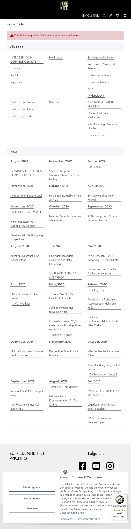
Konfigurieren (32, 498)
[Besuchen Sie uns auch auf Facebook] (82, 466)
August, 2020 (20, 246)
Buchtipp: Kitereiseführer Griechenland (25, 258)
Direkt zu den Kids (21, 116)
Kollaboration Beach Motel (26, 195)
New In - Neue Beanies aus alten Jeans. (65, 218)
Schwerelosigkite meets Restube (101, 197)
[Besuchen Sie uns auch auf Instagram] (110, 466)
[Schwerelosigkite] (64, 6)
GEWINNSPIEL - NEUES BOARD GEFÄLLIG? (26, 173)
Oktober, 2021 (58, 186)
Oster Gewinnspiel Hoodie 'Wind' (26, 296)
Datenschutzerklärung (72, 512)
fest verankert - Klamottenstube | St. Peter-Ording (64, 400)
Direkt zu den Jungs (22, 109)
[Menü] (125, 495)
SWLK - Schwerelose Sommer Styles (99, 420)
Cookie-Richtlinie (97, 82)
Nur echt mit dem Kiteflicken (98, 115)
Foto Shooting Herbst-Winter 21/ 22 (65, 197)
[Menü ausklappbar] (4, 14)
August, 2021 (96, 186)
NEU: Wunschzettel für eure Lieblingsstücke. (27, 353)
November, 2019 (60, 341)
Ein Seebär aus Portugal (103, 374)
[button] (104, 15)
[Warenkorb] (124, 15)
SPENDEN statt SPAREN (26, 212)
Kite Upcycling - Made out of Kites (103, 126)
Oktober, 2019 (97, 341)
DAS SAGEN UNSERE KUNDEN (101, 104)
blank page (55, 57)
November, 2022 (60, 161)
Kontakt (15, 75)
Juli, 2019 (94, 381)
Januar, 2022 (96, 161)
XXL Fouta (95, 167)
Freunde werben (97, 135)
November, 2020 (22, 206)
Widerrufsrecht (96, 95)
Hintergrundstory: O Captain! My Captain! (23, 224)
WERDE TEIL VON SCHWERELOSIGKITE (23, 59)
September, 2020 (100, 206)
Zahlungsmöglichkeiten (101, 57)
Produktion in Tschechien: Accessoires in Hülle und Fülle (102, 303)
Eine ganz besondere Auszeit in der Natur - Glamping (61, 260)
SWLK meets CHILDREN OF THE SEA (104, 393)
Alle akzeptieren (32, 487)
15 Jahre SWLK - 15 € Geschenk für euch (62, 296)
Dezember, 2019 (22, 341)
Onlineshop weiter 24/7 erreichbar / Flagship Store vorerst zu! (65, 325)
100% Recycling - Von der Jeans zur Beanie (103, 218)
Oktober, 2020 (59, 206)
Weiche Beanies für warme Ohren (103, 353)
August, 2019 (58, 381)
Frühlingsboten (97, 290)
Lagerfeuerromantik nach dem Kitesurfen (102, 406)
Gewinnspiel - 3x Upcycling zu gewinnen (27, 237)
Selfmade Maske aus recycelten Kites (61, 310)
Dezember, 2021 (22, 186)
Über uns (16, 68)
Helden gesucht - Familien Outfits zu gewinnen (102, 271)
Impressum (66, 518)
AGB (90, 89)
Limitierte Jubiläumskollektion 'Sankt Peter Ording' (103, 321)
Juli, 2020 (55, 246)
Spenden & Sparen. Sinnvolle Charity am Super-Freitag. (65, 175)
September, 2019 (22, 381)
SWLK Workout (21, 303)
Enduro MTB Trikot (61, 335)
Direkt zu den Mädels (23, 102)
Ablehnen (32, 508)
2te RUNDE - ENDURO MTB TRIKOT (62, 275)
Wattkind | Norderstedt (64, 387)
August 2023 (19, 161)
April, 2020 (18, 284)
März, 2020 (56, 284)
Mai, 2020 (94, 246)
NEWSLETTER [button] (90, 15)
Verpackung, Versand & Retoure (101, 66)
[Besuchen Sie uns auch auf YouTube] (96, 466)
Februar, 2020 (97, 284)
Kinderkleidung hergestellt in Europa (104, 367)
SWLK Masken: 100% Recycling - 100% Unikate (103, 258)
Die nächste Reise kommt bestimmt (63, 353)
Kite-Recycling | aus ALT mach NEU (25, 406)
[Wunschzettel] (117, 15)
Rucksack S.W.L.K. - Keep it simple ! (27, 393)
